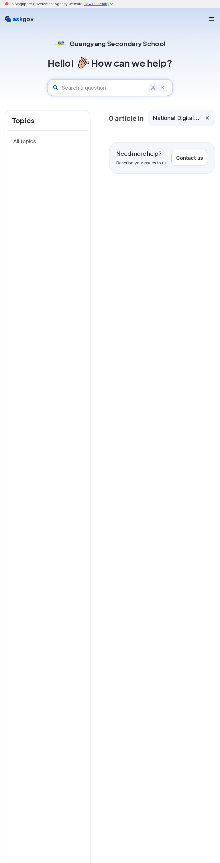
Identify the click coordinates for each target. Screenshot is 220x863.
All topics (24, 141)
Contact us (189, 158)
